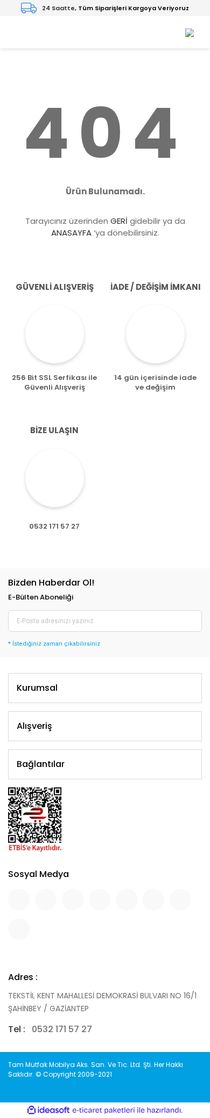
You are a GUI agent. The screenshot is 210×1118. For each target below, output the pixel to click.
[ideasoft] (48, 1110)
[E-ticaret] (103, 1110)
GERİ (119, 220)
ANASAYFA (71, 232)
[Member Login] (189, 31)
